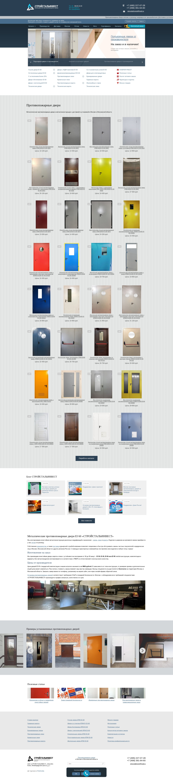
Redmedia (40, 771)
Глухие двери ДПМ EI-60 (75, 720)
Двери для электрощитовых (96, 73)
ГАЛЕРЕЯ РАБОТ (125, 70)
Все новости (86, 521)
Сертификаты (106, 26)
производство (41, 546)
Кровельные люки (63, 79)
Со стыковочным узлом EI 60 (96, 70)
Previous (30, 62)
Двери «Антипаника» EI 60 (37, 79)
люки (99, 540)
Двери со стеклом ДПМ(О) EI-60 (78, 723)
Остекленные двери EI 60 (37, 73)
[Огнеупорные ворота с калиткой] (123, 651)
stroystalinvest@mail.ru (135, 11)
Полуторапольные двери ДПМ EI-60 (79, 737)
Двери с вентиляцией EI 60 (37, 83)
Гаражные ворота (92, 79)
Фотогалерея (112, 723)
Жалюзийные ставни (93, 83)
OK (76, 774)
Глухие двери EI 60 (34, 70)
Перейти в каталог (86, 458)
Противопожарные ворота (66, 83)
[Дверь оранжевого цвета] (95, 651)
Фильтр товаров (124, 83)
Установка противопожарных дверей (40, 575)
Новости (86, 26)
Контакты (118, 26)
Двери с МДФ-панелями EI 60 (67, 70)
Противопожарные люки (65, 76)
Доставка (57, 26)
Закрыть (141, 21)
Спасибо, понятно (131, 21)
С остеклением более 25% (37, 76)
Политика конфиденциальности (118, 741)
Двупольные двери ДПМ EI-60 (77, 741)
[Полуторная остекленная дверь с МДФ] (39, 651)
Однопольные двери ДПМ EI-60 (78, 734)
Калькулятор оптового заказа (118, 730)
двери (95, 540)
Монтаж (67, 26)
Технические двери (35, 86)
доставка (56, 546)
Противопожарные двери (86, 757)
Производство (44, 26)
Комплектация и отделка (116, 734)
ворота (105, 540)
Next (142, 62)
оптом (33, 542)
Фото (95, 26)
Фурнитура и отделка (126, 79)
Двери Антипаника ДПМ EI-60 (77, 727)
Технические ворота (64, 86)
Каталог (31, 26)
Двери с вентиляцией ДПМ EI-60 (78, 730)
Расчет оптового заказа (127, 76)
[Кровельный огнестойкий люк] (67, 651)
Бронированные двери (94, 76)
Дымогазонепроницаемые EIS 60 (68, 73)
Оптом (76, 26)
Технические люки (92, 86)
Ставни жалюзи (32, 720)
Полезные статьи (125, 73)
